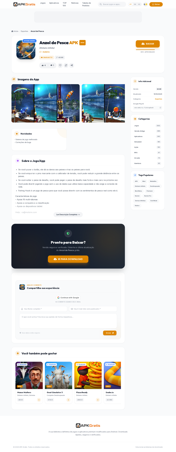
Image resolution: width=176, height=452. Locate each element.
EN (135, 4)
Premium (150, 191)
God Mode (153, 201)
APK (136, 181)
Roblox (137, 205)
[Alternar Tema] (145, 4)
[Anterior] (16, 383)
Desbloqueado (155, 186)
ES (139, 4)
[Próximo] (120, 383)
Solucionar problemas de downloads (149, 447)
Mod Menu (138, 191)
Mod (143, 181)
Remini (137, 196)
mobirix (46, 52)
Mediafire (153, 181)
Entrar (157, 4)
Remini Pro (147, 196)
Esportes (24, 31)
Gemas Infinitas (140, 201)
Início (16, 31)
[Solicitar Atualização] (66, 65)
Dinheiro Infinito (140, 186)
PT (131, 4)
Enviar (108, 333)
